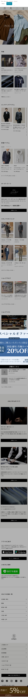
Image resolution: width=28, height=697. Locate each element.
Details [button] (15, 1)
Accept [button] (9, 3)
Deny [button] (3, 3)
